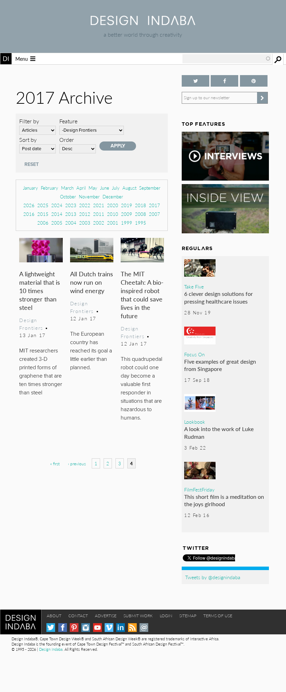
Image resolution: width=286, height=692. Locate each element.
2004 (70, 222)
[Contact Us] (144, 627)
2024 (56, 205)
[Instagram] (85, 627)
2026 (29, 205)
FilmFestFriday (199, 489)
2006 (42, 222)
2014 (56, 214)
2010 (112, 214)
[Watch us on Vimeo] (109, 627)
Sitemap (187, 616)
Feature (68, 121)
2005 (56, 222)
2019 (126, 205)
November (89, 196)
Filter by (29, 121)
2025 (42, 205)
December (113, 196)
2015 (42, 214)
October (68, 196)
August (129, 187)
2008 (140, 214)
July (116, 187)
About (54, 616)
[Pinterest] (74, 627)
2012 (84, 214)
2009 (126, 214)
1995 (140, 222)
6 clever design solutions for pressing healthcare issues (218, 297)
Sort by (28, 140)
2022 (84, 205)
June (104, 187)
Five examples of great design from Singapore (220, 365)
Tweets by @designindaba (212, 577)
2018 (140, 205)
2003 (84, 222)
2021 (98, 205)
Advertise (105, 616)
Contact (78, 616)
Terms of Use (217, 616)
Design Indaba (50, 649)
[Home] (143, 23)
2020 (112, 205)
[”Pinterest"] (254, 81)
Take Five (194, 286)
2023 (70, 205)
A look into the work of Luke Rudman (219, 432)
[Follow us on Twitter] (195, 81)
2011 (98, 214)
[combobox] (226, 58)
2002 (98, 222)
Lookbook (194, 421)
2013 (70, 214)
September (149, 187)
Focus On (194, 354)
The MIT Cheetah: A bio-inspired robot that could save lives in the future (142, 294)
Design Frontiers (31, 323)
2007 (154, 214)
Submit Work (138, 616)
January (30, 187)
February (49, 187)
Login (166, 616)
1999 (126, 222)
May (93, 187)
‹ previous (77, 464)
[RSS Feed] (132, 627)
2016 (29, 214)
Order (66, 140)
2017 (154, 205)
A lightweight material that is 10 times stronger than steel (39, 290)
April (81, 187)
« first (55, 464)
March (67, 187)
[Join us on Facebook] (224, 81)
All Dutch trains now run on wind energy (91, 282)
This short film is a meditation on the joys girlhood (224, 500)
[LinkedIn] (120, 627)
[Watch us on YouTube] (97, 627)
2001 (112, 222)
